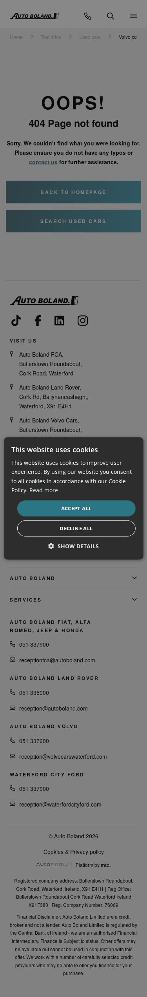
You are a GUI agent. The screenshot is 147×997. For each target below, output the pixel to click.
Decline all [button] (76, 528)
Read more (43, 489)
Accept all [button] (76, 508)
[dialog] (73, 498)
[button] (73, 546)
